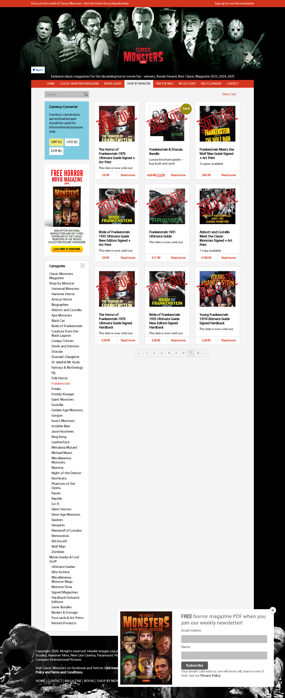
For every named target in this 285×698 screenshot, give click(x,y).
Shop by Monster (61, 283)
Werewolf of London (66, 531)
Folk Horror (59, 378)
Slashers (57, 520)
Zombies (57, 552)
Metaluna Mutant (64, 447)
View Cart (229, 94)
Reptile (56, 499)
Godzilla (57, 405)
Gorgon (57, 416)
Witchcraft (59, 541)
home (51, 83)
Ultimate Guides (63, 567)
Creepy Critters (62, 341)
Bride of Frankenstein (66, 326)
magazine (73, 681)
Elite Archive (60, 572)
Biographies (60, 305)
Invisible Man (60, 426)
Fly (53, 373)
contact (55, 681)
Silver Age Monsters (65, 515)
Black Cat (58, 321)
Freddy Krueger (62, 394)
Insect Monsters (63, 421)
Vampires (58, 525)
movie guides (113, 83)
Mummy (57, 468)
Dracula (57, 352)
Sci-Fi (55, 504)
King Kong (58, 437)
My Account (187, 83)
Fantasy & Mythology (67, 368)
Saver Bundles (61, 607)
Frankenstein (60, 384)
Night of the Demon (66, 473)
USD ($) (72, 142)
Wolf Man (58, 547)
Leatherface (60, 442)
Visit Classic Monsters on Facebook (61, 668)
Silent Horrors (61, 509)
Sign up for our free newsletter (234, 3)
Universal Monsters (65, 289)
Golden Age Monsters (67, 410)
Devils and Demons (65, 346)
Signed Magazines (64, 592)
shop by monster (139, 83)
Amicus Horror (61, 299)
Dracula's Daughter (65, 357)
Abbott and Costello (66, 310)
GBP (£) (56, 142)
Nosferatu (59, 478)
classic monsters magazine (79, 83)
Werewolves (60, 536)
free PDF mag (164, 83)
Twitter (97, 668)
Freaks (56, 389)
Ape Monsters (61, 315)
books (89, 681)
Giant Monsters (62, 400)
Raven (56, 493)
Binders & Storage (64, 612)
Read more (128, 175)
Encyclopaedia (211, 83)
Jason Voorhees (62, 432)
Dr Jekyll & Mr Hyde (65, 362)
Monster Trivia (61, 587)
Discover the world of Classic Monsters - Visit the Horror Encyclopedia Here (79, 3)
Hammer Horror (63, 294)
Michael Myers (61, 453)
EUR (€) (56, 151)
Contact (232, 83)
